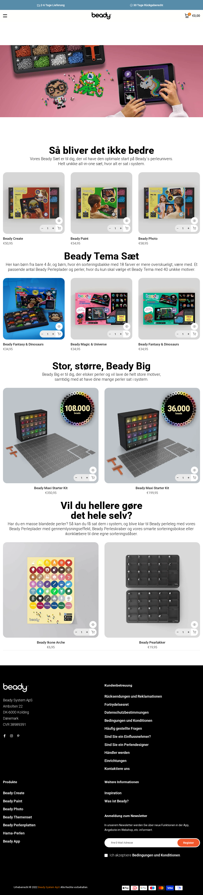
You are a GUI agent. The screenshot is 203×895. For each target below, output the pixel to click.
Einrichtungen (115, 761)
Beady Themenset (17, 817)
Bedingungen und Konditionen (128, 720)
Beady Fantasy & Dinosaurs (23, 344)
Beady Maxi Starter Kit (51, 488)
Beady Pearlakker (152, 642)
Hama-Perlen (14, 833)
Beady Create (13, 239)
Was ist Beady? (116, 801)
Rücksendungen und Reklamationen (133, 696)
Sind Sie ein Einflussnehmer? (127, 736)
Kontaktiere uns (117, 769)
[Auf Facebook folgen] (4, 735)
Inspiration (113, 793)
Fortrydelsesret (116, 704)
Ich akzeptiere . (145, 855)
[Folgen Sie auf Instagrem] (11, 735)
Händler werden (117, 752)
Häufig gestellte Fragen (123, 728)
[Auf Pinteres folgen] (18, 735)
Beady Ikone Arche (51, 642)
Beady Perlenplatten (19, 825)
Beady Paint (79, 239)
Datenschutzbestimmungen (126, 712)
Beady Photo (148, 239)
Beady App (11, 841)
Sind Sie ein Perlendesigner (126, 745)
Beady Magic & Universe (89, 344)
